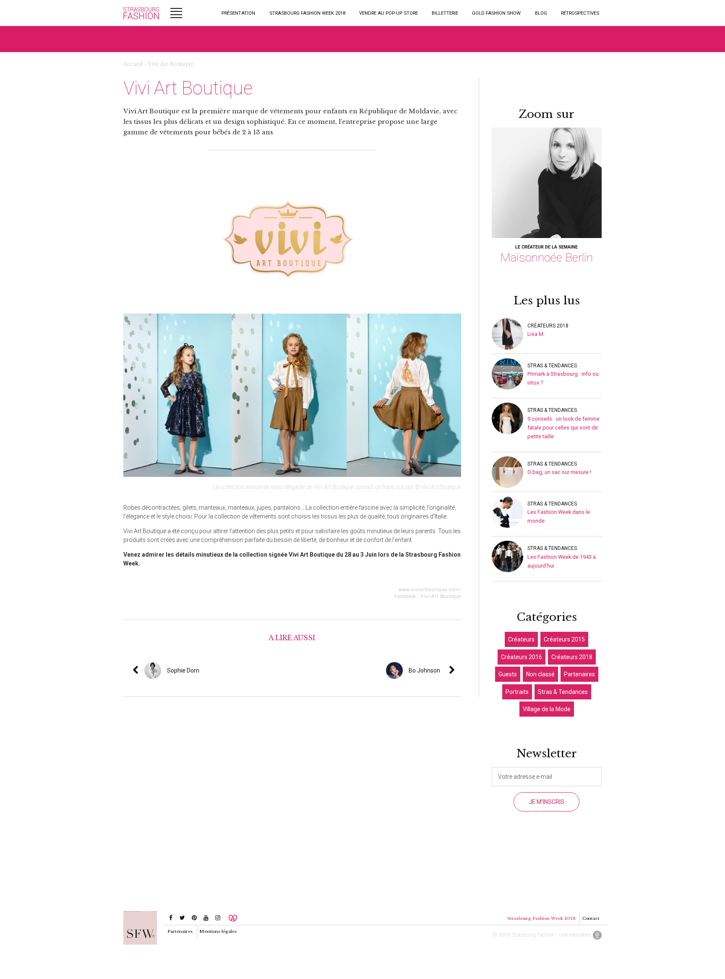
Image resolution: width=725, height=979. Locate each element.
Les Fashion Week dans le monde (558, 516)
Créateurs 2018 (548, 326)
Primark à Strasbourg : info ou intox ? (563, 378)
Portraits (517, 691)
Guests (507, 674)
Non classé (540, 674)
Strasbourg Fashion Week (141, 13)
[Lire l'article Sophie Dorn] (202, 670)
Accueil (133, 64)
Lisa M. (536, 334)
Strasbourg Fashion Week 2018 (307, 13)
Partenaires (579, 674)
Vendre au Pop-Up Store (388, 13)
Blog (541, 13)
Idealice (597, 935)
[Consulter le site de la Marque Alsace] (233, 917)
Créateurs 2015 (564, 639)
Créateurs (521, 639)
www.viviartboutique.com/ (430, 589)
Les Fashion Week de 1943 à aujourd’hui (561, 561)
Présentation (238, 13)
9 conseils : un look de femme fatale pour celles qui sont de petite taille (563, 428)
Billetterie (445, 13)
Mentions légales (218, 931)
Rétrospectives (580, 13)
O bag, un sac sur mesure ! (559, 472)
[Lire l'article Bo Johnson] (458, 670)
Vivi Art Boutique (441, 596)
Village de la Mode (547, 709)
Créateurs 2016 (521, 657)
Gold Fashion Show (496, 13)
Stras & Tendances (552, 366)
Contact (591, 918)
